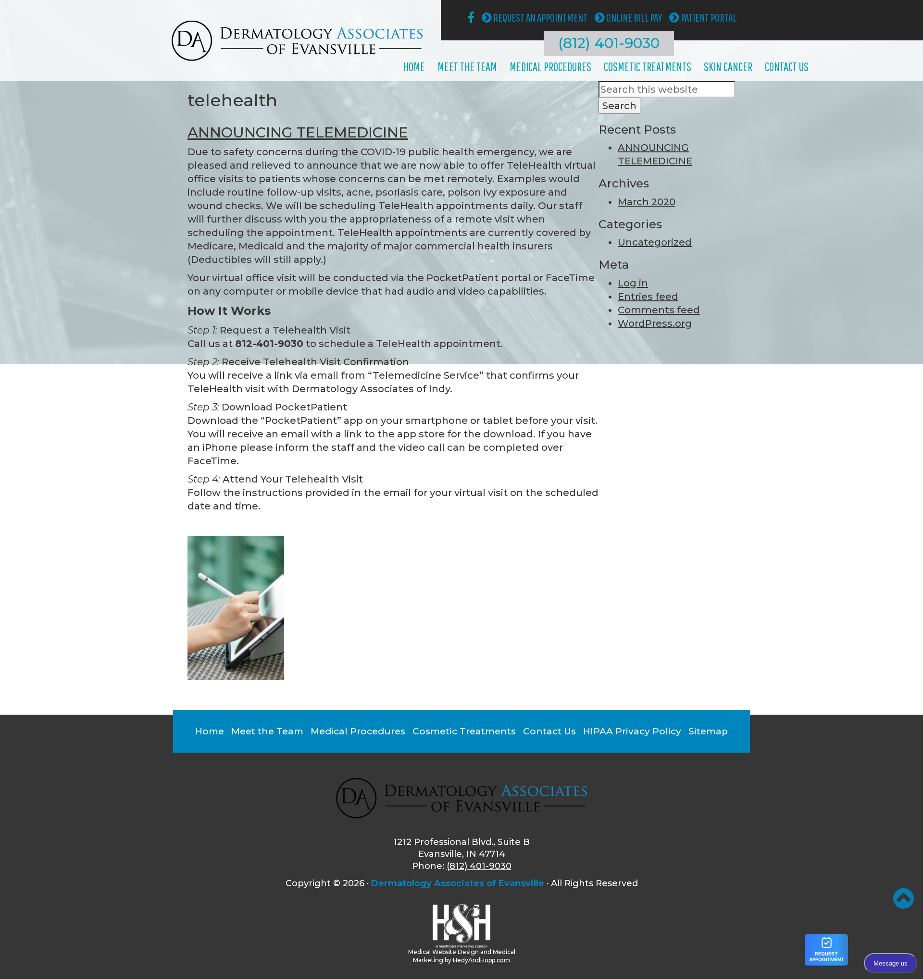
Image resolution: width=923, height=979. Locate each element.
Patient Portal (707, 17)
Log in (633, 283)
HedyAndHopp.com (481, 960)
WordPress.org (655, 323)
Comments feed (659, 310)
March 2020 (646, 202)
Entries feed (648, 296)
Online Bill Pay (633, 17)
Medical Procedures (550, 67)
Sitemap (708, 731)
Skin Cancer (728, 67)
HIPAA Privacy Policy (632, 731)
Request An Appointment (539, 17)
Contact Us (787, 67)
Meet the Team (467, 67)
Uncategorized (655, 242)
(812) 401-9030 (609, 43)
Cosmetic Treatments (647, 67)
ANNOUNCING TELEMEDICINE (297, 132)
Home (414, 67)
